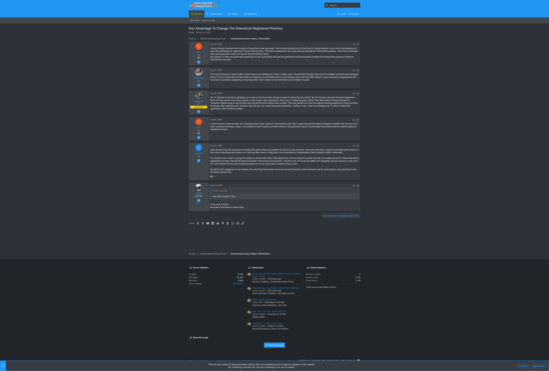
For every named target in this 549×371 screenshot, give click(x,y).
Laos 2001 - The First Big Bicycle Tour (269, 311)
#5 (358, 146)
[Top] (354, 360)
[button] (224, 14)
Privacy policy (333, 360)
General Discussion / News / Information (270, 328)
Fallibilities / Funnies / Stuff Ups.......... (269, 323)
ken (192, 32)
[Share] (354, 44)
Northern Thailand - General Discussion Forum (273, 281)
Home (349, 360)
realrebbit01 (237, 283)
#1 (358, 44)
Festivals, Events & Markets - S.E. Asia (269, 305)
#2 (358, 70)
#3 (358, 93)
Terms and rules (318, 360)
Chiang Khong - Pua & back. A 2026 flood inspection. (276, 288)
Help (343, 360)
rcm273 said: (218, 191)
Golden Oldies (258, 317)
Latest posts (257, 267)
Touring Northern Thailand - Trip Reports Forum (273, 293)
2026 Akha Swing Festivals (264, 299)
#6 (358, 185)
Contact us (304, 360)
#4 (358, 120)
